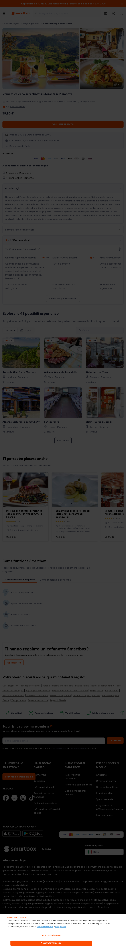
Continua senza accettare (17, 918)
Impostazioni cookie (51, 935)
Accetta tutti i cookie (51, 943)
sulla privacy (60, 926)
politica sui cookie (45, 926)
